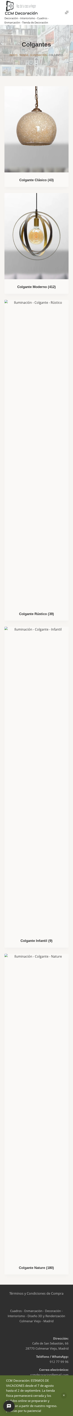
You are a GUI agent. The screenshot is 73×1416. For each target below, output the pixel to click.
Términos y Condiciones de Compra (36, 1293)
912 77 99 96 (59, 1362)
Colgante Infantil (36, 941)
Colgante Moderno (36, 287)
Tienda (23, 55)
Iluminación (38, 55)
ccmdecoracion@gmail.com (49, 1375)
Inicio (13, 55)
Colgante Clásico (36, 180)
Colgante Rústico (36, 614)
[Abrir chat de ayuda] (9, 1406)
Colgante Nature (36, 1268)
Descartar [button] (64, 1396)
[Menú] (67, 12)
